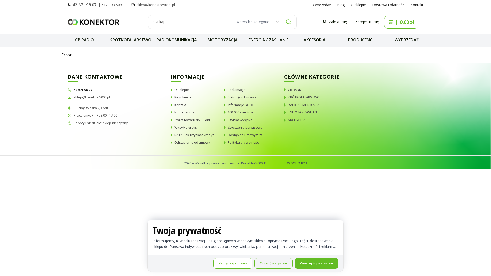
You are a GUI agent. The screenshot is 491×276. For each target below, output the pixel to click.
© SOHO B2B (297, 163)
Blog (341, 4)
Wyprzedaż (322, 4)
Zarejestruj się (367, 21)
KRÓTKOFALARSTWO (130, 40)
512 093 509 (112, 4)
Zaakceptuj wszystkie (316, 263)
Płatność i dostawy (242, 97)
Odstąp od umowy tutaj (245, 135)
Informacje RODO (241, 104)
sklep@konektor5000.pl (92, 97)
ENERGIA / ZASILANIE (268, 40)
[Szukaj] (288, 22)
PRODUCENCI (360, 40)
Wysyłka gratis (185, 127)
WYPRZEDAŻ (407, 40)
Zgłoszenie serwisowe (245, 127)
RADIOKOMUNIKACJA (176, 40)
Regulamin (182, 97)
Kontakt (416, 4)
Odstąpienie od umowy (192, 142)
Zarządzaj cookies (233, 263)
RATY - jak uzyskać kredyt (194, 135)
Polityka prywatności (243, 142)
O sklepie (358, 4)
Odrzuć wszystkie (273, 263)
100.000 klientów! (241, 112)
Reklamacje (237, 89)
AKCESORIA (315, 40)
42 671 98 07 (85, 5)
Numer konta (184, 112)
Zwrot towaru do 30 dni (192, 120)
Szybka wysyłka (240, 120)
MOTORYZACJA (223, 40)
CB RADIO (84, 40)
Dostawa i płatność (388, 4)
